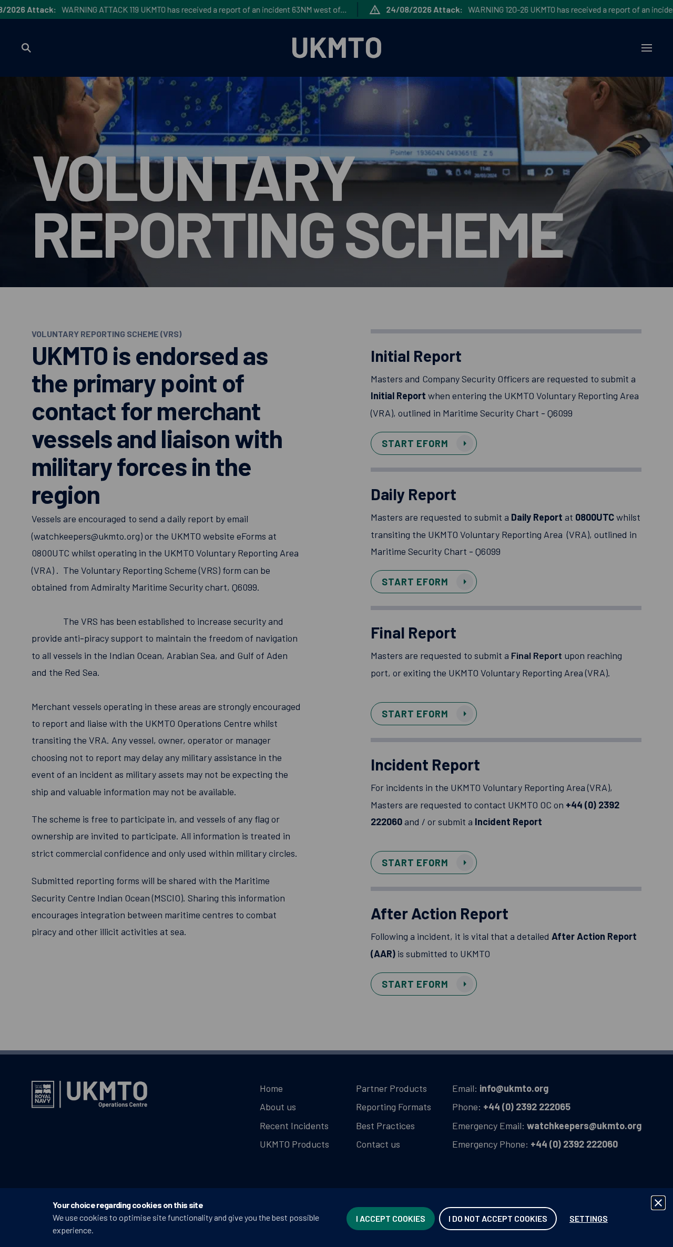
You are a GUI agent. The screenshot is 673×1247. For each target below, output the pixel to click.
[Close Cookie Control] (658, 1203)
